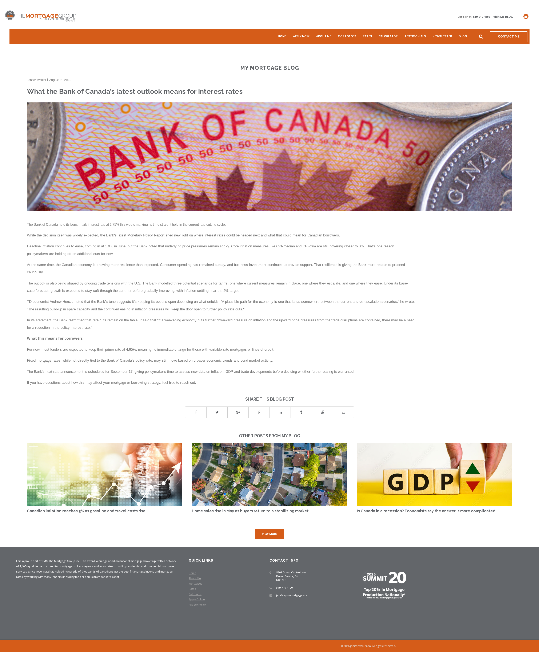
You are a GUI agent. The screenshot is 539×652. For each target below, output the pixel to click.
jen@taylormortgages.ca (291, 595)
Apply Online (197, 599)
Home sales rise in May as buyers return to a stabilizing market (250, 511)
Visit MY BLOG (503, 17)
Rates (367, 36)
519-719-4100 (481, 17)
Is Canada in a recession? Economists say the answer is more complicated (426, 511)
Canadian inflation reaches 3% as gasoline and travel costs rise (86, 511)
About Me (323, 36)
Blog (463, 36)
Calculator (388, 36)
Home (282, 36)
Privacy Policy (197, 604)
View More (269, 534)
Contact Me (508, 36)
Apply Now (301, 36)
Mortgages (347, 36)
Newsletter (442, 36)
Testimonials (415, 36)
